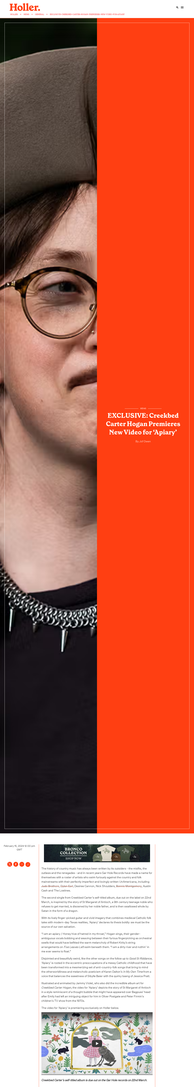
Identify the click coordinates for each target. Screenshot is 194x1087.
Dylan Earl (66, 885)
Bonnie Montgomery (129, 885)
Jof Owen (145, 441)
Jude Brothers (50, 885)
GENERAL (39, 14)
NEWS (26, 14)
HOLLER (14, 14)
